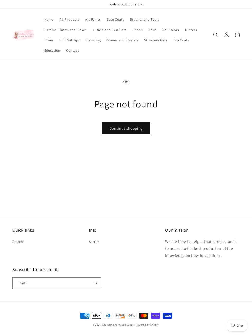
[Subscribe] (95, 283)
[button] (215, 35)
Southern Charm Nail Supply (118, 324)
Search (17, 241)
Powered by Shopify (147, 324)
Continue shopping (126, 128)
